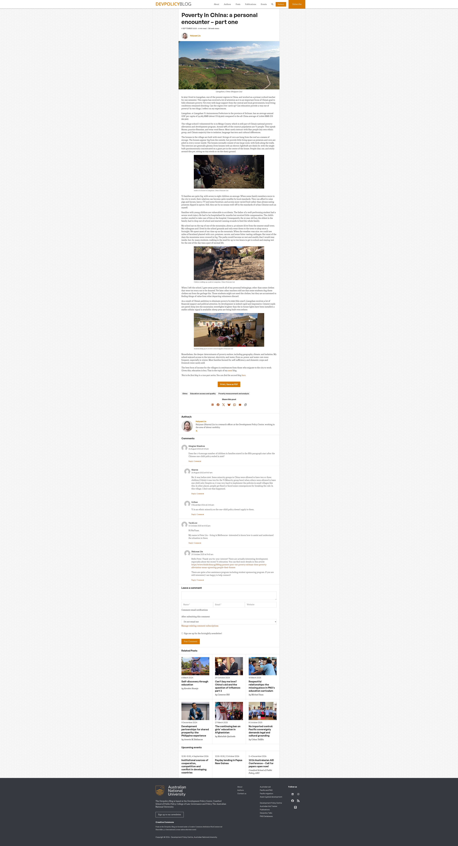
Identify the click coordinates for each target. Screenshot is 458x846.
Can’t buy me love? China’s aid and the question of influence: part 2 (227, 686)
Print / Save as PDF (229, 384)
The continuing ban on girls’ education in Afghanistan (227, 729)
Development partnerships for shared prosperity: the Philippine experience (195, 731)
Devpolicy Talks (266, 813)
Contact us (241, 793)
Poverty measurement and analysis (234, 394)
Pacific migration (266, 793)
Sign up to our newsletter (169, 814)
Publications (250, 4)
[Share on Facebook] (218, 404)
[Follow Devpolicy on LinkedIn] (292, 794)
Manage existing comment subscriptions (199, 626)
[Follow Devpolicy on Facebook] (292, 800)
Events (264, 4)
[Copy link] (245, 404)
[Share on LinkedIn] (212, 404)
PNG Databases (266, 816)
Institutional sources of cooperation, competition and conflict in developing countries (194, 766)
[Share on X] (223, 404)
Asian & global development (271, 797)
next (230, 370)
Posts (238, 4)
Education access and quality (203, 394)
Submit (281, 4)
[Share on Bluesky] (229, 404)
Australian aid (265, 787)
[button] (272, 4)
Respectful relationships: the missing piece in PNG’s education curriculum (262, 686)
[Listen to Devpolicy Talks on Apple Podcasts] (295, 807)
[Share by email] (240, 404)
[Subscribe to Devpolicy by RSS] (298, 800)
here (244, 375)
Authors (227, 4)
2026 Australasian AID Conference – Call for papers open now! (261, 763)
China (184, 394)
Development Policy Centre (271, 803)
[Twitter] (197, 431)
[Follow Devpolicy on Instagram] (298, 794)
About (216, 4)
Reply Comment (195, 461)
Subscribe (297, 4)
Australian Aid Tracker (268, 806)
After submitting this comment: (195, 616)
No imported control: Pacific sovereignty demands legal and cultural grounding (261, 731)
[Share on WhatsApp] (234, 404)
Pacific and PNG (266, 790)
